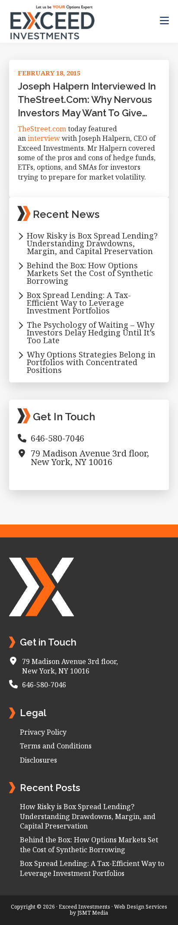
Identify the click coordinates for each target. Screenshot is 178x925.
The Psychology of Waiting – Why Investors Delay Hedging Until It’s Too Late (91, 332)
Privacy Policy (43, 732)
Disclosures (38, 760)
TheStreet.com (42, 128)
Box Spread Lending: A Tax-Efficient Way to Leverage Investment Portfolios (79, 302)
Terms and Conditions (56, 746)
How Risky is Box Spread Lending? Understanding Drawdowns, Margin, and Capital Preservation (92, 243)
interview (44, 138)
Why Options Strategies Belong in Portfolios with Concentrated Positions (91, 362)
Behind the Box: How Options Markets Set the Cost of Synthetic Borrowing (90, 273)
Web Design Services (140, 906)
